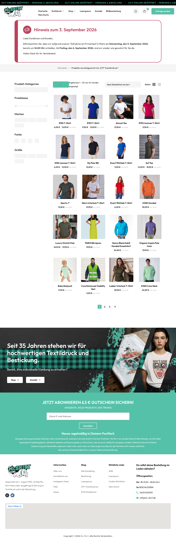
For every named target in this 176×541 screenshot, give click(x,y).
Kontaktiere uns (60, 476)
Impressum (114, 476)
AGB (111, 471)
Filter (61, 84)
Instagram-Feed (60, 481)
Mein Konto (43, 15)
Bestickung (86, 476)
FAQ (55, 486)
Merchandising (88, 471)
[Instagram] (7, 495)
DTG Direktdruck (89, 492)
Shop (70, 11)
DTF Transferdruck (89, 486)
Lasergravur (85, 11)
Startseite (43, 11)
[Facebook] (12, 495)
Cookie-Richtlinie (117, 481)
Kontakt (98, 11)
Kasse (56, 492)
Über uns (57, 471)
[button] (163, 11)
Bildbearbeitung (113, 11)
